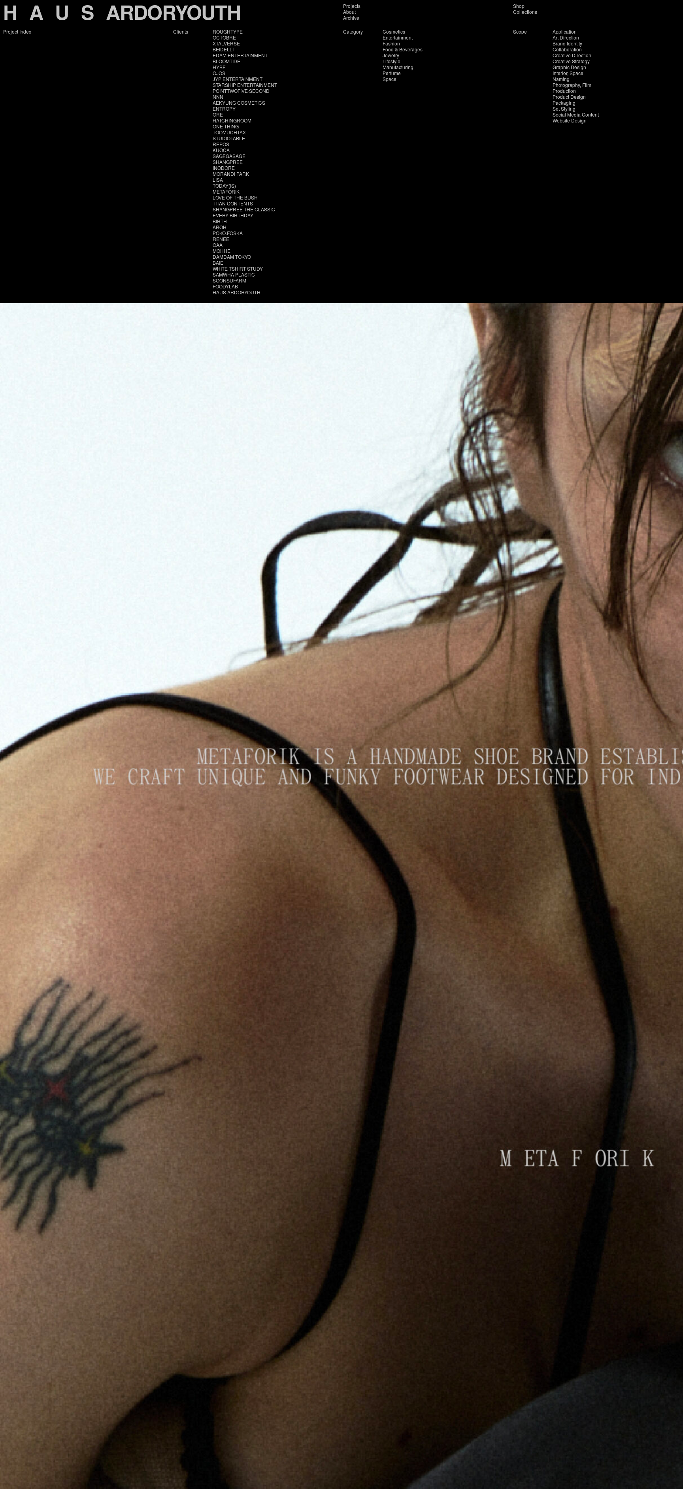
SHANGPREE (228, 162)
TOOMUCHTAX (229, 132)
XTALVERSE (226, 43)
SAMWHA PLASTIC (234, 274)
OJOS (219, 73)
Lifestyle (391, 61)
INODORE (224, 168)
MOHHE (221, 251)
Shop (519, 6)
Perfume (392, 73)
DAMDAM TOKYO (232, 257)
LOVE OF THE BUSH (235, 197)
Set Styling (564, 108)
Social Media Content (576, 114)
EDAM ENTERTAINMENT (240, 55)
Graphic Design (569, 67)
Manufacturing (398, 67)
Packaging (564, 102)
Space (389, 79)
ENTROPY (224, 108)
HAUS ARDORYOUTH (236, 292)
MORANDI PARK (231, 174)
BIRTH (220, 221)
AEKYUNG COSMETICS (239, 102)
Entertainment (398, 37)
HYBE (219, 67)
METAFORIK (226, 191)
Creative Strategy (571, 61)
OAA (218, 245)
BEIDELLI (223, 49)
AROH (219, 227)
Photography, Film (572, 85)
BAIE (218, 262)
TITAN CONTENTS (233, 203)
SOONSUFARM (229, 280)
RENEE (221, 239)
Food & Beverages (403, 49)
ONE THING (226, 126)
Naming (561, 79)
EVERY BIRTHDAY (233, 215)
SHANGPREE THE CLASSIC (244, 209)
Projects (351, 6)
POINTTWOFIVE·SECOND (241, 91)
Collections (525, 12)
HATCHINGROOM (232, 120)
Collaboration (567, 49)
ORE (218, 114)
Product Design (569, 97)
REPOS (221, 144)
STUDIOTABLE (229, 138)
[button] (171, 768)
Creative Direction (572, 55)
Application (565, 31)
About (349, 12)
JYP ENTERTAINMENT (237, 79)
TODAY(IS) (224, 185)
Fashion (391, 43)
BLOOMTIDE (226, 61)
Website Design (570, 120)
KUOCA (221, 150)
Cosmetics (394, 31)
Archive (351, 18)
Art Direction (566, 37)
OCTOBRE (224, 37)
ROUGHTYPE (228, 31)
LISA (218, 180)
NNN (218, 97)
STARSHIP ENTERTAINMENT (245, 85)
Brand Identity (567, 43)
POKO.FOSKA (228, 233)
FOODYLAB (225, 286)
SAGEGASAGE (229, 156)
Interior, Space (568, 73)
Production (564, 91)
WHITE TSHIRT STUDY (238, 268)
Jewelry (391, 55)
